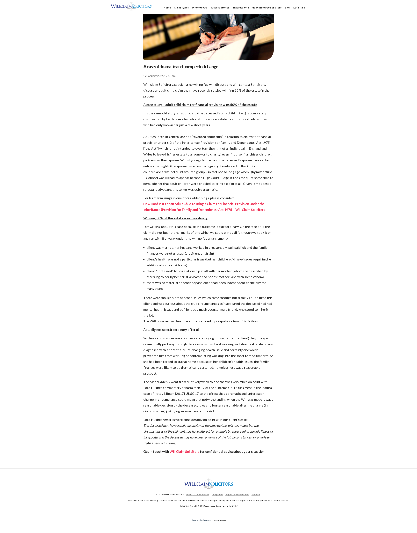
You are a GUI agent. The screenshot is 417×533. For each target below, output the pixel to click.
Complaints (217, 494)
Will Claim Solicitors (131, 6)
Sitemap (256, 494)
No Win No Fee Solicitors (267, 7)
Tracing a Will (240, 7)
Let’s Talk (299, 7)
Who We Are (199, 7)
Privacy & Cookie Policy (197, 494)
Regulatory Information (237, 494)
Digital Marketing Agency (202, 520)
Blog (287, 7)
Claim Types (181, 7)
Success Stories (219, 7)
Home (167, 7)
